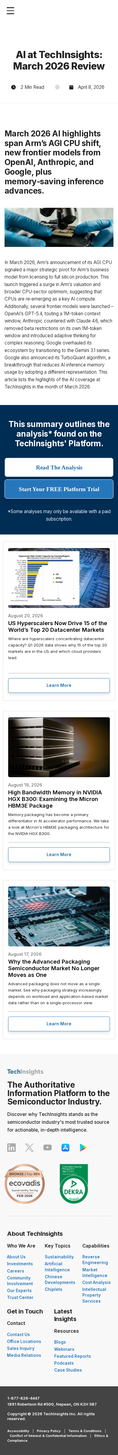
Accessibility (18, 1431)
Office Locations (24, 1341)
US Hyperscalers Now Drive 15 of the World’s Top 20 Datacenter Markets (57, 626)
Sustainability (59, 1256)
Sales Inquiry (20, 1348)
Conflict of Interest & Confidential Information (48, 1436)
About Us (16, 1256)
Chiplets (53, 1289)
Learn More (59, 685)
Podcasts (64, 1363)
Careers (15, 1271)
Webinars (64, 1349)
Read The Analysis (59, 467)
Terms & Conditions (85, 1431)
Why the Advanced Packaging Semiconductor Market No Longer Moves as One (54, 968)
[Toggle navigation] (12, 10)
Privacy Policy (49, 1431)
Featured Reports (72, 1356)
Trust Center (20, 1297)
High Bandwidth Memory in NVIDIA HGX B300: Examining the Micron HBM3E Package (55, 799)
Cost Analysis (96, 1282)
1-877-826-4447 (23, 1398)
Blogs (60, 1342)
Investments (20, 1263)
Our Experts (19, 1290)
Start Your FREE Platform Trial (59, 489)
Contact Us (18, 1334)
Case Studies (68, 1370)
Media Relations (24, 1355)
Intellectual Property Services (94, 1295)
